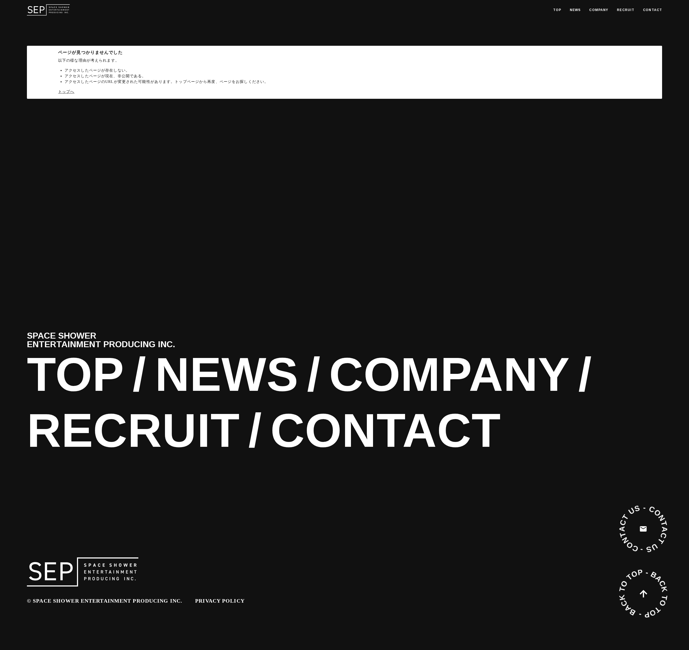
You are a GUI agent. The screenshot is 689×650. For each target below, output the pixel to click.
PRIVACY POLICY (220, 601)
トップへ (66, 92)
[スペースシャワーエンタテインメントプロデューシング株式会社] (48, 10)
